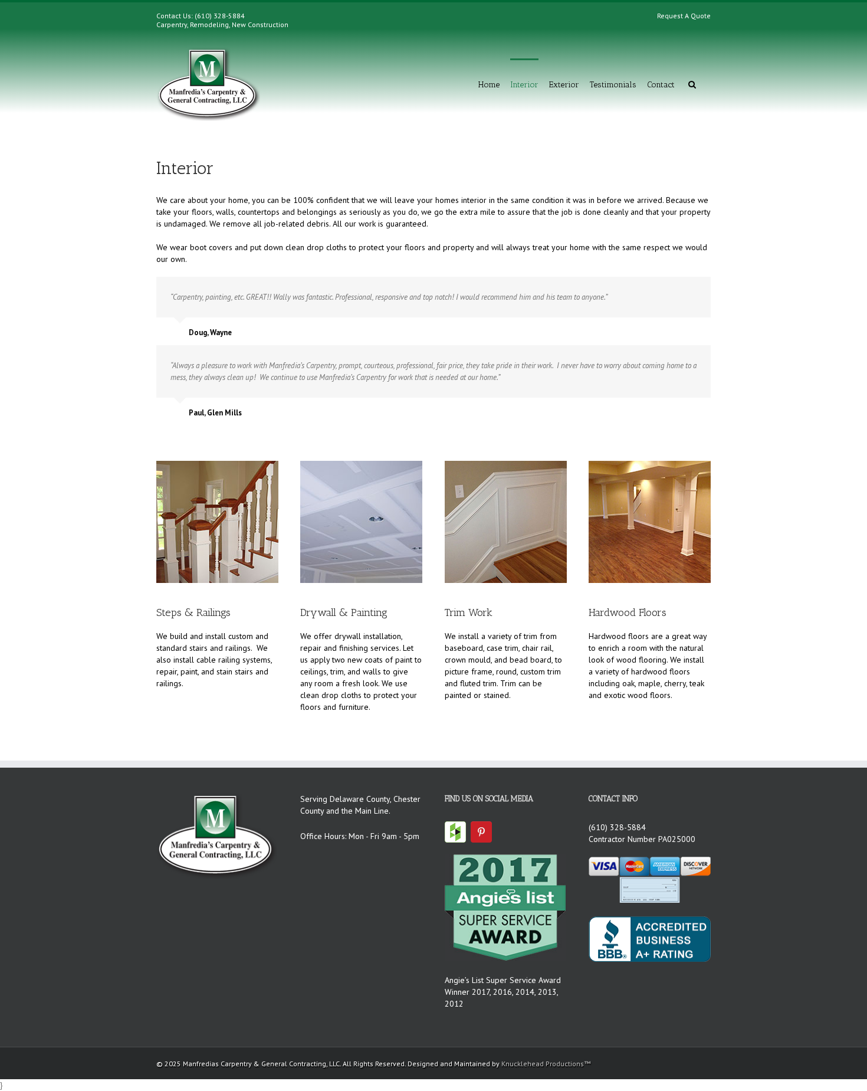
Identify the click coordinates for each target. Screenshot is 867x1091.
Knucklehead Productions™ (545, 1063)
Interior (524, 85)
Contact (661, 85)
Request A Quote (684, 15)
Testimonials (613, 85)
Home (489, 85)
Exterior (564, 85)
